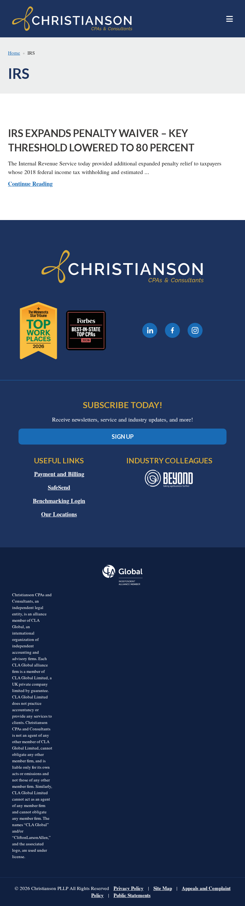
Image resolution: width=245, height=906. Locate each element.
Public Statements (132, 895)
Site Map (162, 888)
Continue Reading (30, 183)
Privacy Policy (129, 888)
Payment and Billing (59, 474)
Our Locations (59, 514)
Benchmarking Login (59, 501)
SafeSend (59, 487)
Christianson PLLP (112, 18)
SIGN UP (123, 436)
